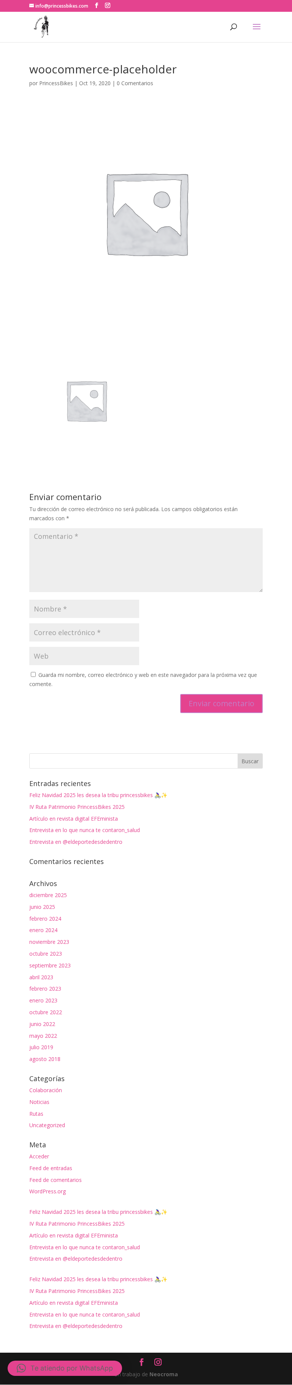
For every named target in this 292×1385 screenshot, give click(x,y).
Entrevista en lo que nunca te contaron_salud (84, 830)
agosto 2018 (44, 1059)
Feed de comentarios (55, 1179)
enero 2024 (43, 930)
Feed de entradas (50, 1168)
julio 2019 (41, 1047)
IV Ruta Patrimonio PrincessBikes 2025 (77, 806)
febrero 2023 (45, 988)
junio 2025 (42, 906)
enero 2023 (43, 1000)
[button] (65, 1368)
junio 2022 (42, 1024)
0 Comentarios (135, 83)
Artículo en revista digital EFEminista (73, 818)
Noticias (39, 1101)
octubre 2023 (45, 953)
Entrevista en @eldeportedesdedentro (75, 841)
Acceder (39, 1156)
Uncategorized (47, 1125)
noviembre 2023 (49, 941)
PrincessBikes (56, 83)
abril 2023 (41, 977)
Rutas (36, 1113)
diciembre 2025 (48, 895)
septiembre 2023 (50, 965)
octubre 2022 (45, 1012)
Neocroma (163, 1374)
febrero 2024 (45, 918)
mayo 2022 (43, 1035)
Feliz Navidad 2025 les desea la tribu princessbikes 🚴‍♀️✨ (98, 795)
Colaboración (45, 1090)
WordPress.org (47, 1191)
